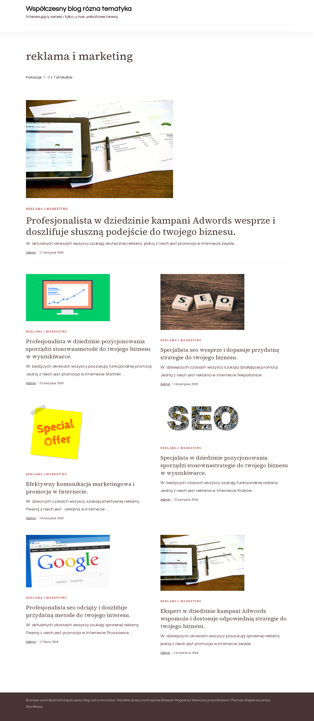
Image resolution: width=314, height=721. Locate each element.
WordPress (34, 706)
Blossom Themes (230, 700)
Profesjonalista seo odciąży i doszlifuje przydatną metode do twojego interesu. (78, 611)
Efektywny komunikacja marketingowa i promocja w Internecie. (80, 487)
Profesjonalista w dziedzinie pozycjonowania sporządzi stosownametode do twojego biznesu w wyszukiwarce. (88, 348)
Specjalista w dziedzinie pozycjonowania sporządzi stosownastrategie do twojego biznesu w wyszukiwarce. (224, 465)
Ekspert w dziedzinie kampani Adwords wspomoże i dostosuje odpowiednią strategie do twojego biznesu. (223, 618)
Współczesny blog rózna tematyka (79, 8)
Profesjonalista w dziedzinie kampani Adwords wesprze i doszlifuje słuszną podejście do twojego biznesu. (150, 226)
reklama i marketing (47, 209)
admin (31, 252)
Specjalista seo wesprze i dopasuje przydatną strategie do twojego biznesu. (219, 353)
